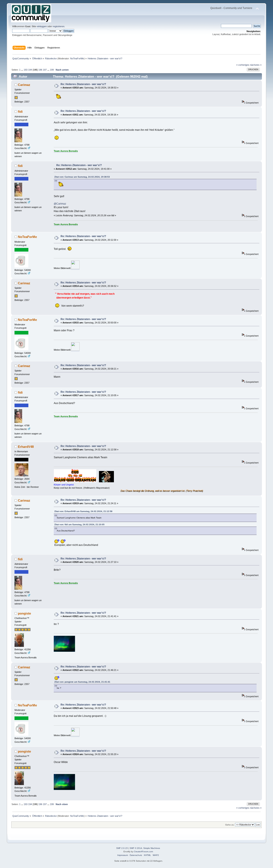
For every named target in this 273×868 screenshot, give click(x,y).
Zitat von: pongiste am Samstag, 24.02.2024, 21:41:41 (82, 682)
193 (26, 69)
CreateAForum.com (143, 851)
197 (45, 69)
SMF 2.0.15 (122, 848)
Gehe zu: (229, 825)
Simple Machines (151, 848)
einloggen (42, 26)
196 (40, 69)
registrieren (58, 26)
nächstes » (255, 65)
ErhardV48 (26, 446)
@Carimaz (60, 203)
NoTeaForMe (77, 58)
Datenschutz (136, 855)
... (22, 69)
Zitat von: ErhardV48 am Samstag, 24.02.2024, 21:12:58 (83, 511)
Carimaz (24, 85)
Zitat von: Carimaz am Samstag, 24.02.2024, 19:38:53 (82, 177)
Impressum (122, 855)
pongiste (24, 613)
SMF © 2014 (136, 848)
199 (52, 69)
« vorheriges (242, 65)
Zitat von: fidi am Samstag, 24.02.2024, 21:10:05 (79, 524)
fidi (20, 111)
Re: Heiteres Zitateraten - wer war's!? (83, 84)
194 (30, 69)
